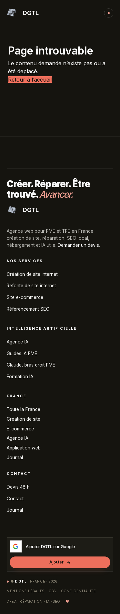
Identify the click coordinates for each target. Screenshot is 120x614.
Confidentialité (78, 591)
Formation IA (20, 376)
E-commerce (20, 428)
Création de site (23, 419)
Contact (15, 498)
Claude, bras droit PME (31, 365)
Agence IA (17, 341)
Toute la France (23, 409)
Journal (15, 457)
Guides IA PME (22, 353)
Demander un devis (78, 245)
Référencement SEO (28, 309)
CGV (53, 591)
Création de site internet (32, 274)
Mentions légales (25, 591)
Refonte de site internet (31, 285)
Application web (24, 447)
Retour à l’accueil (30, 79)
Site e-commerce (25, 297)
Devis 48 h (18, 487)
